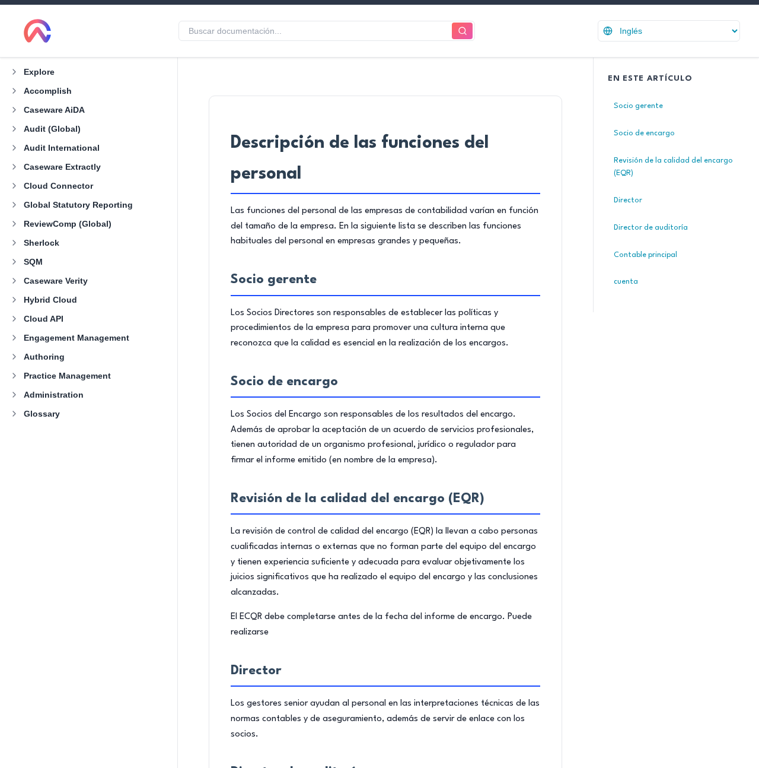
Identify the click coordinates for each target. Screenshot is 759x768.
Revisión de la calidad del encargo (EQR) (673, 167)
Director (628, 200)
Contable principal (645, 255)
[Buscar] (462, 31)
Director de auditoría (651, 227)
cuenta (626, 281)
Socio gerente (638, 106)
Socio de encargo (644, 133)
